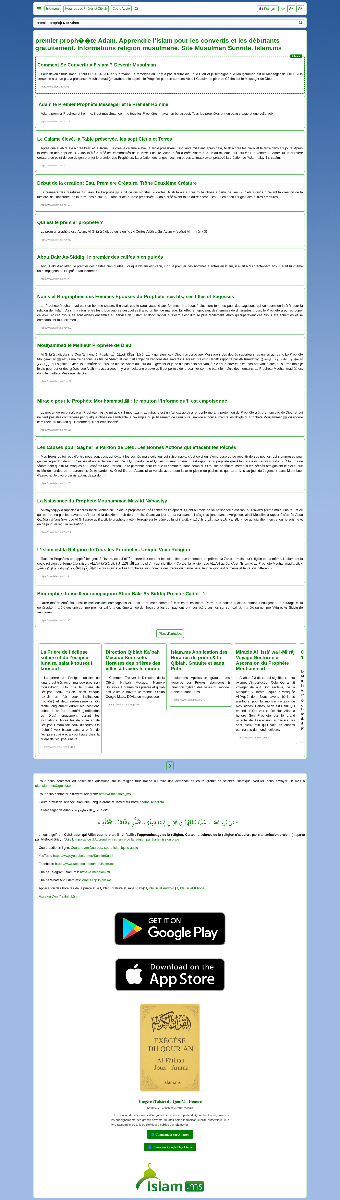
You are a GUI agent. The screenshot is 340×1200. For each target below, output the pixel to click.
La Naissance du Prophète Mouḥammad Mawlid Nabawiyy (102, 500)
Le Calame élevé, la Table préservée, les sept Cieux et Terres (104, 139)
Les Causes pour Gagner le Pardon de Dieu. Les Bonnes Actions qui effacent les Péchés (136, 447)
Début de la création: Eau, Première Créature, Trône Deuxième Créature (117, 183)
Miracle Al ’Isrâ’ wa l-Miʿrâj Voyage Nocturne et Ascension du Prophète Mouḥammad (265, 660)
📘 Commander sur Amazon (170, 1134)
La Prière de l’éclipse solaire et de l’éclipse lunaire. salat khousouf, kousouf (67, 660)
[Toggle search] (136, 8)
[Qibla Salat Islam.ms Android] (170, 954)
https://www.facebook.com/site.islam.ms (85, 864)
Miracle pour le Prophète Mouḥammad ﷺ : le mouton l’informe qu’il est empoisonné (132, 401)
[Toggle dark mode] (283, 9)
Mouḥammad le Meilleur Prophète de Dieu (84, 345)
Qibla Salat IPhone (190, 888)
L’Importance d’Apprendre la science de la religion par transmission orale (125, 839)
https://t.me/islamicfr (95, 872)
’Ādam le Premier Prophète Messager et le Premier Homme (102, 104)
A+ (300, 8)
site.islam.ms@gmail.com (54, 786)
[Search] (300, 22)
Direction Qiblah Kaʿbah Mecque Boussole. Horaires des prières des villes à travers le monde (133, 660)
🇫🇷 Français (267, 8)
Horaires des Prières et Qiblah (86, 8)
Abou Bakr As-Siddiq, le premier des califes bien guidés (100, 257)
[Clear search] (293, 22)
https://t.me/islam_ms (115, 794)
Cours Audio (121, 8)
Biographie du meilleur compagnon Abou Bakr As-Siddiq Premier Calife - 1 (121, 593)
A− (291, 8)
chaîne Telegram (152, 802)
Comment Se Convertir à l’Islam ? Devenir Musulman (96, 64)
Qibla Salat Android (160, 888)
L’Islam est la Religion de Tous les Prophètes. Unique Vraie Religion (113, 549)
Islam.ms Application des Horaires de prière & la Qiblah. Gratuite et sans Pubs (199, 660)
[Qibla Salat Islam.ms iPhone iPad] (170, 992)
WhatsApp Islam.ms (97, 880)
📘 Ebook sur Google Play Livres (170, 1147)
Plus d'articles (170, 633)
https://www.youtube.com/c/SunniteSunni (83, 856)
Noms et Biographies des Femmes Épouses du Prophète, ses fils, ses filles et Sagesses (135, 296)
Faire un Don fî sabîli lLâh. (58, 896)
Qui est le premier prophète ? (70, 222)
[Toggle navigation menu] (39, 8)
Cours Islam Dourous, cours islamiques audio (104, 848)
